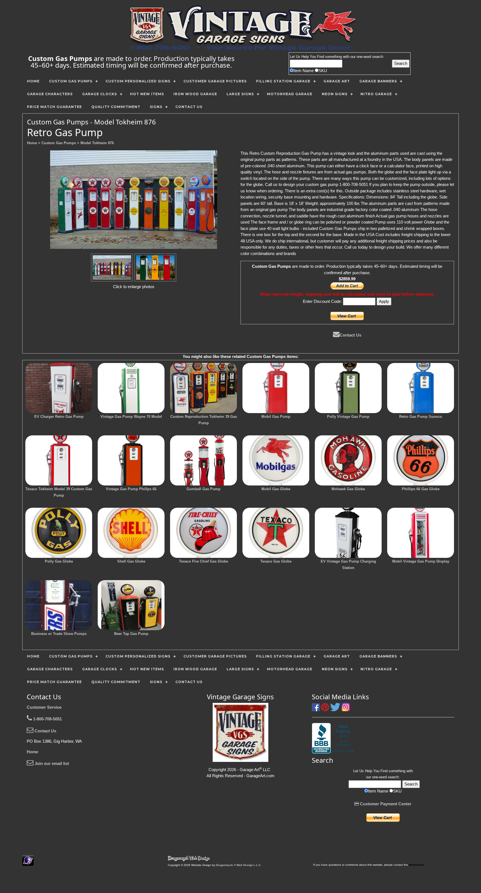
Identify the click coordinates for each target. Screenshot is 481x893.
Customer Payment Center (385, 803)
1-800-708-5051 (47, 719)
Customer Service (44, 707)
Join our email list (51, 763)
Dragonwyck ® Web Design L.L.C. (238, 865)
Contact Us (350, 335)
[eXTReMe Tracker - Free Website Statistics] (28, 862)
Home (32, 751)
